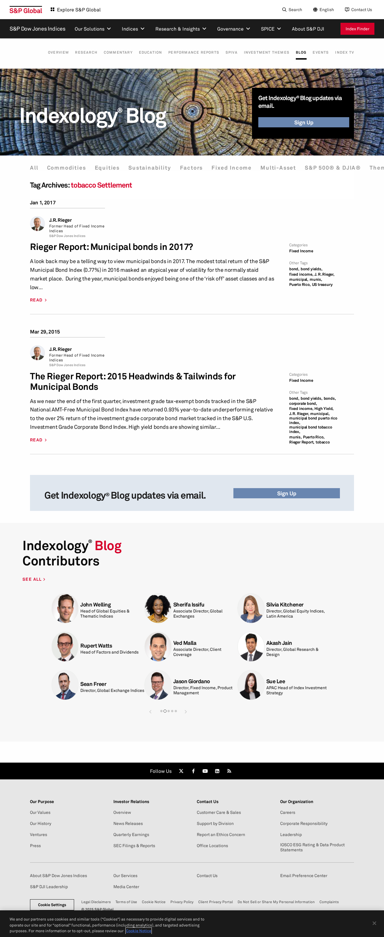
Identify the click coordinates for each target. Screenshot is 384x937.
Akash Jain (243, 643)
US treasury (322, 284)
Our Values (40, 812)
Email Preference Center (303, 875)
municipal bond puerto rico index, (313, 420)
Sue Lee (239, 681)
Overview (58, 52)
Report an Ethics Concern (221, 834)
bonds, (330, 398)
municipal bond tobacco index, (310, 429)
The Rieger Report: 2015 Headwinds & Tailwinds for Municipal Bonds (133, 381)
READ (36, 300)
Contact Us (361, 9)
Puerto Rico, (300, 284)
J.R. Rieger (60, 220)
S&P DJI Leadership (49, 886)
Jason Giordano (155, 681)
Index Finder (357, 28)
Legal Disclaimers (96, 902)
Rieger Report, (301, 442)
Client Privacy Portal (215, 902)
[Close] (374, 923)
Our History (40, 823)
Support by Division (215, 823)
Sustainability (149, 168)
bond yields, (311, 269)
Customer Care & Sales (219, 812)
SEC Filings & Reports (134, 845)
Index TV (344, 52)
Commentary (118, 52)
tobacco (323, 442)
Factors (191, 168)
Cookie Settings (52, 904)
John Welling (59, 604)
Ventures (38, 834)
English (327, 9)
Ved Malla (148, 643)
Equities (107, 168)
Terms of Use (126, 902)
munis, (316, 279)
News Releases (128, 823)
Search (295, 9)
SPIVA (232, 52)
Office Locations (212, 845)
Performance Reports (193, 52)
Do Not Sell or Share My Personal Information (276, 902)
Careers (287, 812)
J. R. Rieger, (324, 274)
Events (321, 52)
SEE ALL (32, 579)
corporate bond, (303, 403)
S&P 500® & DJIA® (333, 168)
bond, (294, 269)
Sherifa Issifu (152, 604)
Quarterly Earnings (131, 834)
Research (86, 52)
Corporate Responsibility (304, 823)
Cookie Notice (154, 902)
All (34, 168)
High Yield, (324, 408)
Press (35, 845)
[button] (150, 711)
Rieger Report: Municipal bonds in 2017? (111, 247)
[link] (181, 771)
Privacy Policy (182, 902)
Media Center (126, 886)
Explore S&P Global (79, 10)
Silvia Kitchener (248, 604)
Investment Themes (267, 52)
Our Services (125, 875)
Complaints (329, 902)
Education (150, 52)
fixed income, (301, 274)
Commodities (66, 168)
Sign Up (304, 122)
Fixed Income (232, 168)
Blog (301, 52)
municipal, (298, 279)
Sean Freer (57, 684)
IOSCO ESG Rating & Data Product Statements (312, 847)
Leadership (291, 834)
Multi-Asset (278, 168)
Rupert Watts (60, 645)
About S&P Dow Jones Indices (58, 875)
